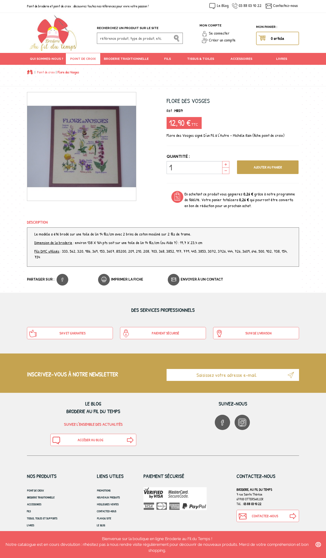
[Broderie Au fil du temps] (60, 33)
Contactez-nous (285, 5)
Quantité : (178, 156)
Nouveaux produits (108, 497)
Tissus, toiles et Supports (42, 518)
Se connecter (219, 33)
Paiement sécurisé (165, 333)
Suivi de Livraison (258, 333)
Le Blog (223, 5)
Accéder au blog (90, 439)
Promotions (103, 490)
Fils (29, 511)
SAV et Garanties (72, 333)
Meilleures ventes (108, 504)
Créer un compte (222, 40)
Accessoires (34, 504)
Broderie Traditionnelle (41, 497)
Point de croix (46, 72)
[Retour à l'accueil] (30, 72)
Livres (30, 525)
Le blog (101, 525)
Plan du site (104, 518)
